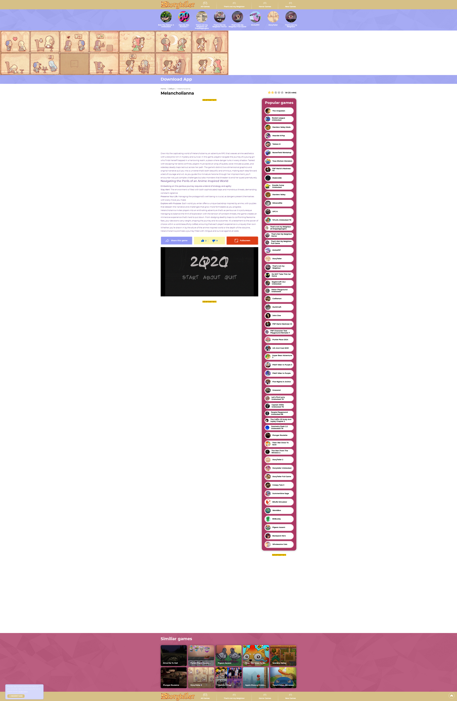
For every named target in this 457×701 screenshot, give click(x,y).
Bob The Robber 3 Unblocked (166, 26)
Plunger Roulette (171, 685)
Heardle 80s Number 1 (184, 26)
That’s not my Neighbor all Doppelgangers (202, 26)
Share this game (179, 241)
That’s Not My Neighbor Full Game (237, 26)
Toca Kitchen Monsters (283, 685)
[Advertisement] (209, 125)
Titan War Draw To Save (256, 663)
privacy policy (23, 691)
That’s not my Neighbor (234, 7)
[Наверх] (452, 696)
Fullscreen (245, 241)
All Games (205, 7)
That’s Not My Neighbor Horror (219, 26)
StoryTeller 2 (196, 685)
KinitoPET (255, 25)
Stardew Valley (279, 663)
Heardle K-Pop (224, 685)
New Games (290, 7)
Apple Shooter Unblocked (256, 685)
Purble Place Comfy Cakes (201, 663)
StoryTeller (273, 25)
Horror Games (265, 7)
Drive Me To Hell (170, 663)
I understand (16, 696)
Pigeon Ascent (224, 663)
